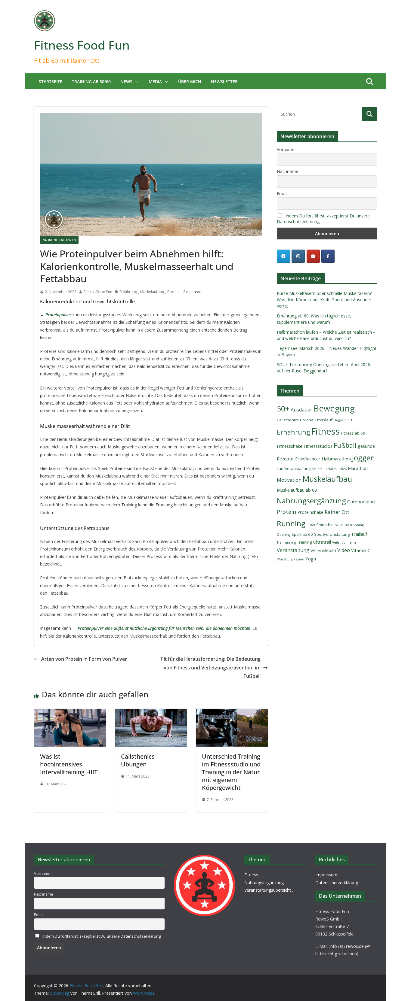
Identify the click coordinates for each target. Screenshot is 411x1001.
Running (291, 523)
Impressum (326, 875)
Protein (173, 291)
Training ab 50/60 (91, 81)
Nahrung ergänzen (59, 240)
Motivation (289, 480)
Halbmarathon (336, 459)
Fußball (345, 445)
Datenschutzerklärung (336, 882)
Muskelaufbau (152, 291)
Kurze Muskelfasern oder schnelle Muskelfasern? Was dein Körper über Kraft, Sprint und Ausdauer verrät (324, 299)
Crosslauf (323, 420)
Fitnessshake (289, 446)
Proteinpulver (58, 314)
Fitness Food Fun (82, 45)
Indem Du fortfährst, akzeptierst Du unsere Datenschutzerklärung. (102, 936)
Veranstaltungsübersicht (267, 890)
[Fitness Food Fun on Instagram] (298, 256)
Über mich (189, 81)
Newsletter (224, 81)
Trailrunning (286, 542)
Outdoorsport (361, 502)
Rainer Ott (337, 511)
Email (282, 193)
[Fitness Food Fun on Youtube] (313, 256)
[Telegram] (283, 256)
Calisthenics (288, 420)
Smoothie (325, 524)
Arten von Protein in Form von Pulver (84, 659)
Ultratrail (322, 542)
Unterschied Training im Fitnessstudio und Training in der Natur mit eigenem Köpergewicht (231, 772)
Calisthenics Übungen (138, 760)
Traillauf (359, 534)
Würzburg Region (290, 559)
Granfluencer (307, 459)
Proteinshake (310, 512)
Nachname (287, 171)
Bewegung (334, 408)
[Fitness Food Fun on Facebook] (328, 256)
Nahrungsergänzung (311, 500)
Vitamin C (360, 550)
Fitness (325, 431)
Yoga (310, 559)
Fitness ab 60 (353, 433)
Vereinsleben (323, 550)
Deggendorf (343, 420)
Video (343, 550)
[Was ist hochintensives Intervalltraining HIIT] (70, 713)
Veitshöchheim (344, 542)
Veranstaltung (293, 550)
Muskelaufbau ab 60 (297, 490)
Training (304, 542)
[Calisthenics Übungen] (151, 713)
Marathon (358, 468)
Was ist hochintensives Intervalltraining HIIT (68, 764)
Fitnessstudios (318, 446)
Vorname (286, 149)
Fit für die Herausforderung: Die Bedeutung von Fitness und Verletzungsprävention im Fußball (211, 668)
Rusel (311, 525)
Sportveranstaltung (332, 534)
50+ (283, 409)
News (126, 81)
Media (155, 81)
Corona (307, 420)
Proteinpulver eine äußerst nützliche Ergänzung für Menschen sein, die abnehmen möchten (164, 628)
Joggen (363, 458)
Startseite (50, 81)
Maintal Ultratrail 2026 (329, 469)
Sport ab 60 (302, 534)
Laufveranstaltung (294, 468)
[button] (135, 81)
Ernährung (128, 291)
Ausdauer (301, 409)
